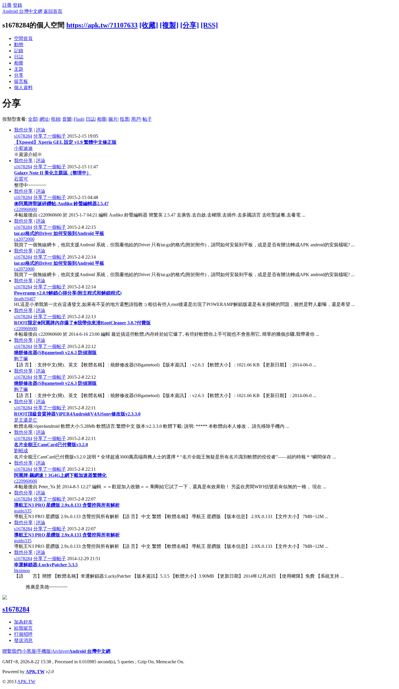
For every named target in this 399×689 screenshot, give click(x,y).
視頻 (55, 119)
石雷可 (21, 178)
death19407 (25, 298)
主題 (18, 69)
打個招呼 (23, 634)
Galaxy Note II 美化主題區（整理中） (52, 172)
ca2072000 (24, 239)
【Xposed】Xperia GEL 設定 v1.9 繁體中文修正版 (65, 142)
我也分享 (23, 129)
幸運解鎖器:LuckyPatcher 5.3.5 (46, 564)
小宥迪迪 (23, 148)
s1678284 (23, 136)
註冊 (7, 5)
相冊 (18, 62)
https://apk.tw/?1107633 (102, 25)
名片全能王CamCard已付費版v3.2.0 (51, 444)
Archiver (60, 651)
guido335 (23, 510)
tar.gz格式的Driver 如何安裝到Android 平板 (59, 233)
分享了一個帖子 (49, 136)
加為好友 (23, 621)
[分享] (189, 25)
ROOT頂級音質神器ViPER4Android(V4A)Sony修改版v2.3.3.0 (77, 413)
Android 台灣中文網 (22, 11)
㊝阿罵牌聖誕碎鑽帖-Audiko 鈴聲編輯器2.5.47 (61, 203)
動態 (18, 44)
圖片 (113, 119)
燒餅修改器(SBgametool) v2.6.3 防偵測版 (55, 352)
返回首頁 (53, 11)
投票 (124, 119)
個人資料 (23, 87)
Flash (79, 119)
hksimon (22, 570)
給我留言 (23, 628)
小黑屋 (29, 651)
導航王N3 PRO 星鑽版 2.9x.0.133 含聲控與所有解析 (67, 505)
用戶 (135, 119)
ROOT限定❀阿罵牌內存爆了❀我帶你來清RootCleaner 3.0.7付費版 (82, 322)
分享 (18, 75)
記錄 (18, 50)
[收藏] (148, 25)
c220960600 (25, 209)
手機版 (44, 651)
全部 (32, 119)
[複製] (169, 25)
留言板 (21, 81)
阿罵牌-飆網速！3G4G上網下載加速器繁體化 (60, 475)
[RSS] (209, 25)
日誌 (18, 56)
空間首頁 (23, 38)
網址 (44, 119)
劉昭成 (21, 450)
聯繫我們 (11, 651)
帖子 (147, 119)
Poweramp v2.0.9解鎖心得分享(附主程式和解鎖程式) (68, 292)
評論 (40, 129)
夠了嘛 (21, 358)
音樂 (67, 119)
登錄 (17, 5)
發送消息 (23, 640)
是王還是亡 (25, 420)
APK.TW (35, 671)
